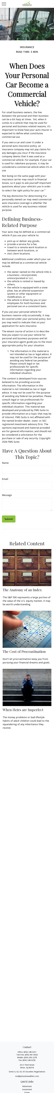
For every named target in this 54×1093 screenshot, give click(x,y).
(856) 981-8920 (31, 1054)
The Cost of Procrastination (24, 651)
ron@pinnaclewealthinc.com (27, 1076)
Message (7, 495)
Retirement (27, 1086)
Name (5, 462)
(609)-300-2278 (30, 1057)
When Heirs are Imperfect (23, 709)
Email (5, 478)
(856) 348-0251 (30, 1052)
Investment (27, 1089)
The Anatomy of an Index (22, 589)
